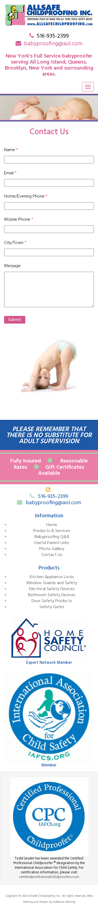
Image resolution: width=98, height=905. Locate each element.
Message (12, 266)
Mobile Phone (18, 220)
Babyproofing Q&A (52, 536)
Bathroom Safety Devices (51, 595)
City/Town (15, 243)
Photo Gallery (51, 548)
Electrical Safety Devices (52, 589)
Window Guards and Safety (51, 583)
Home (51, 524)
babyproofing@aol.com (53, 43)
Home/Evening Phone (26, 196)
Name (11, 150)
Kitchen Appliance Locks (52, 577)
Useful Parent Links (51, 542)
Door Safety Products (52, 601)
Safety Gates (51, 607)
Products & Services (51, 530)
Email (10, 173)
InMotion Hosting (64, 902)
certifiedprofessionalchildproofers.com (49, 877)
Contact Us (51, 554)
